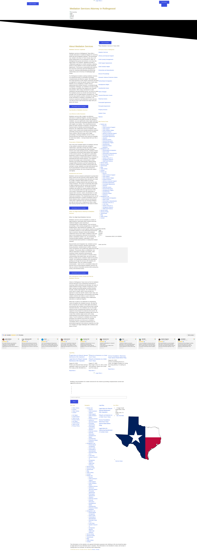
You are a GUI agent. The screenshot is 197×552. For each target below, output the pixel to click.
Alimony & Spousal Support (110, 133)
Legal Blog (101, 405)
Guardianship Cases (103, 88)
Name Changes (102, 91)
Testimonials (104, 165)
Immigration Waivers (108, 159)
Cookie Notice (76, 416)
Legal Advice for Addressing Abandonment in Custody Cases (105, 430)
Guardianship (106, 144)
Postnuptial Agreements (104, 102)
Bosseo (93, 549)
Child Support (106, 128)
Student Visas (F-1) (108, 158)
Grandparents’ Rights (108, 142)
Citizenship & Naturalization (110, 153)
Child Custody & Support (109, 127)
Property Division (102, 109)
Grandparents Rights (103, 84)
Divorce (105, 125)
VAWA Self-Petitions (108, 161)
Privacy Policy (76, 419)
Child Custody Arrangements (105, 59)
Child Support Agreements (105, 63)
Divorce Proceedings (103, 73)
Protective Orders (107, 145)
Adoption (105, 138)
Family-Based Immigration (105, 81)
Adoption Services (103, 52)
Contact (103, 170)
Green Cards (106, 151)
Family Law (103, 124)
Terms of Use (75, 418)
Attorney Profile (105, 164)
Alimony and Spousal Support (106, 55)
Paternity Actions (102, 98)
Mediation (105, 147)
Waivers (100, 116)
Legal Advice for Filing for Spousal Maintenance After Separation (105, 410)
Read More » (72, 370)
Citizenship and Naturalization (106, 70)
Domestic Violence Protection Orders (108, 77)
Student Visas (102, 113)
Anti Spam (75, 415)
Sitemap (97, 549)
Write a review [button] (191, 335)
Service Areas (104, 162)
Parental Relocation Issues (105, 95)
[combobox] (98, 397)
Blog (102, 167)
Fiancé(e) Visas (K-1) (108, 154)
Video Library (104, 168)
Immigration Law (105, 148)
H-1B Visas (105, 156)
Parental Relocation (108, 141)
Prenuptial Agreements (104, 106)
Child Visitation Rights (104, 66)
